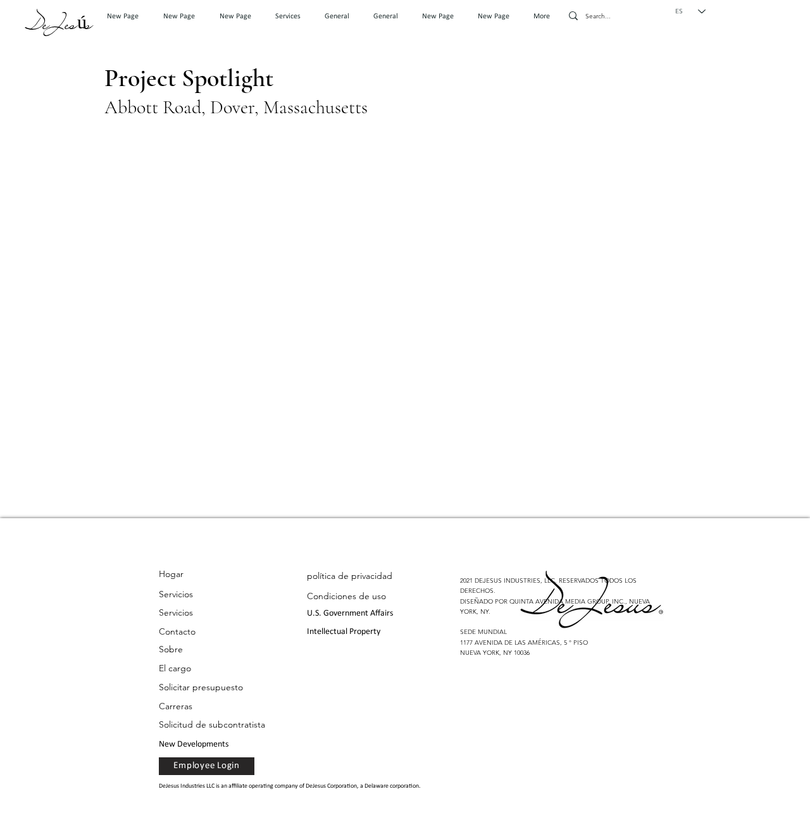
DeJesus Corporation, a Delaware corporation (362, 786)
